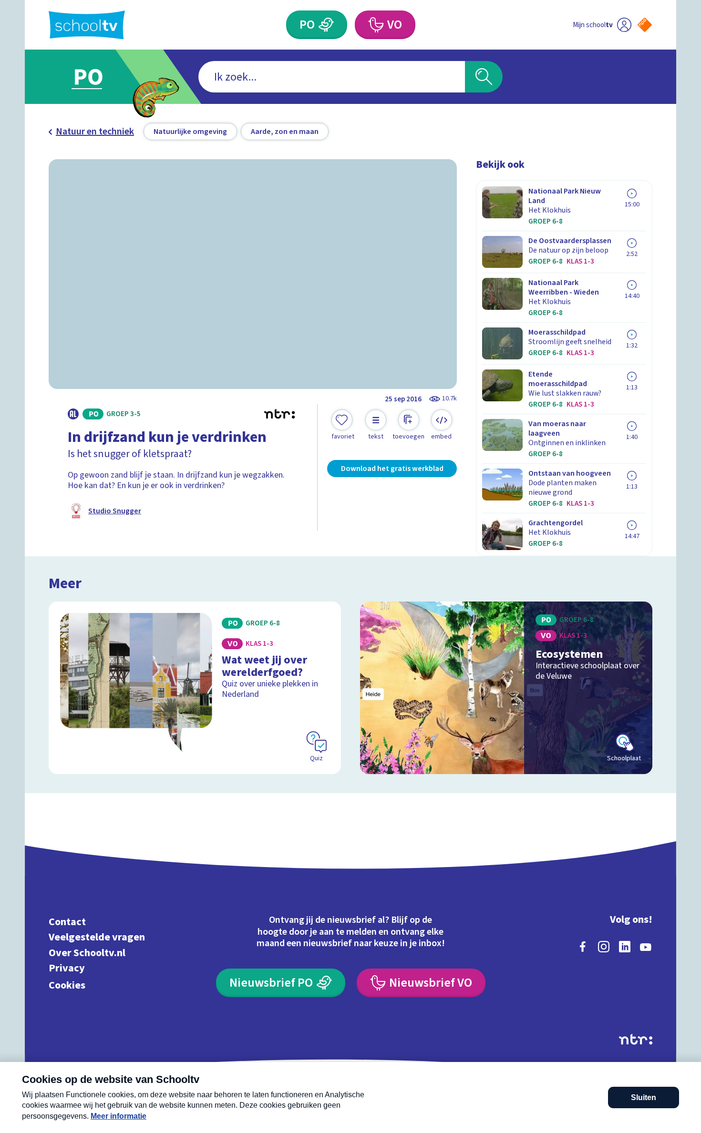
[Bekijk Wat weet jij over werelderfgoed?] (195, 688)
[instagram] (603, 946)
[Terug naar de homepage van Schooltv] (87, 25)
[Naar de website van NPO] (644, 24)
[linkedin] (624, 946)
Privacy (67, 968)
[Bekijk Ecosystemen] (506, 688)
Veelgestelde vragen (97, 937)
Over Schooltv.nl (87, 952)
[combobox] (331, 76)
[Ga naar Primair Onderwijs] (96, 77)
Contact (67, 921)
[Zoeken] (484, 76)
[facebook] (582, 946)
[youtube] (645, 946)
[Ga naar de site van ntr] (635, 1039)
